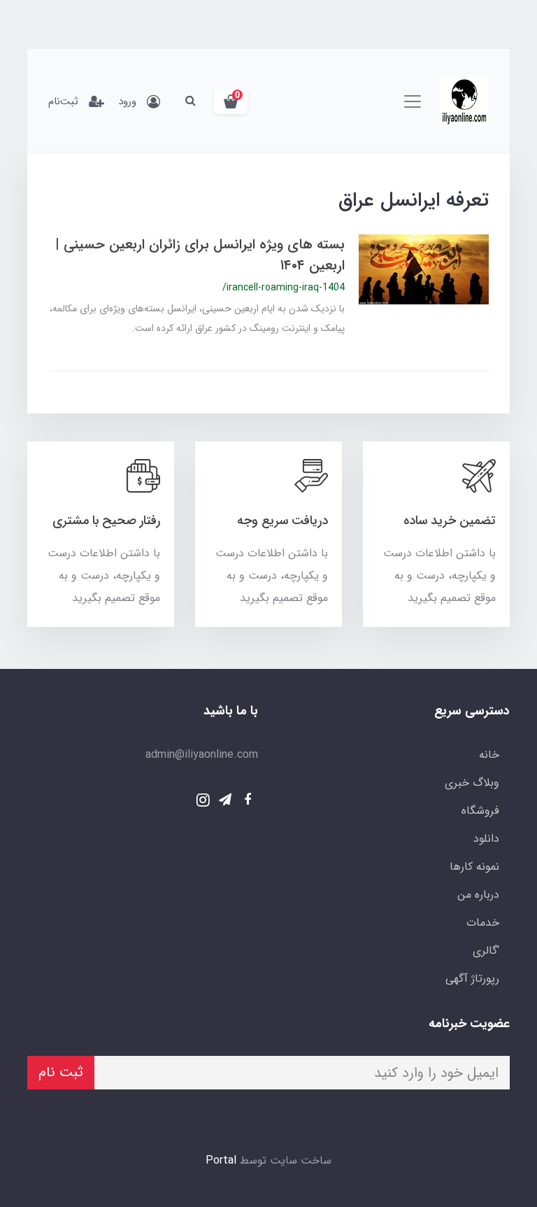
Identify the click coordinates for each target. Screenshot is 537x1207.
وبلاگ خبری (472, 782)
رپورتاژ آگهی (472, 978)
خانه (489, 754)
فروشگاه (480, 810)
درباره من (478, 894)
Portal (221, 1160)
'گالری (486, 950)
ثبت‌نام (63, 101)
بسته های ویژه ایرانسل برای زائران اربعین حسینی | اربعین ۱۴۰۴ (200, 255)
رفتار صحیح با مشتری (106, 520)
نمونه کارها (474, 866)
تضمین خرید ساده (449, 520)
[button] (231, 101)
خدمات (482, 922)
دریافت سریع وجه (282, 520)
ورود (127, 101)
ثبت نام (60, 1072)
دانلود (486, 838)
